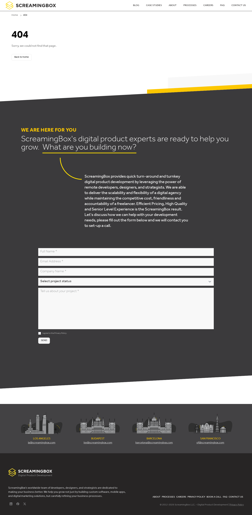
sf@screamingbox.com (210, 443)
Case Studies (154, 5)
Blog (136, 5)
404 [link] (25, 15)
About (173, 5)
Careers (208, 5)
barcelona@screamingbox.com (154, 443)
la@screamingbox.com (41, 443)
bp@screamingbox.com (98, 443)
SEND (44, 340)
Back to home (21, 57)
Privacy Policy (60, 333)
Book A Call (214, 497)
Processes (189, 5)
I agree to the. (54, 333)
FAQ (222, 5)
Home (14, 15)
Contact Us (238, 5)
